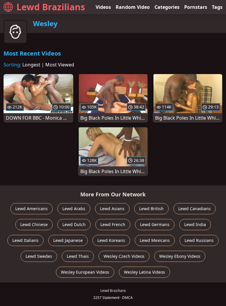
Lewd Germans (155, 224)
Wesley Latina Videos (144, 272)
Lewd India (195, 224)
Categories (167, 7)
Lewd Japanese (68, 240)
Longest (31, 64)
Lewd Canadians (194, 208)
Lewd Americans (31, 208)
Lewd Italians (25, 240)
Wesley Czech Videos (124, 256)
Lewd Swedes (39, 256)
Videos (103, 7)
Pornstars (195, 7)
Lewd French (112, 224)
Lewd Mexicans (155, 240)
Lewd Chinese (34, 224)
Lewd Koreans (111, 240)
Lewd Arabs (73, 208)
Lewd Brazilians (50, 7)
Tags (217, 7)
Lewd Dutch (74, 224)
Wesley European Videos (85, 272)
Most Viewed (59, 64)
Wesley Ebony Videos (179, 256)
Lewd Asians (112, 208)
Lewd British (151, 208)
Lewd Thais (78, 256)
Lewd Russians (199, 240)
